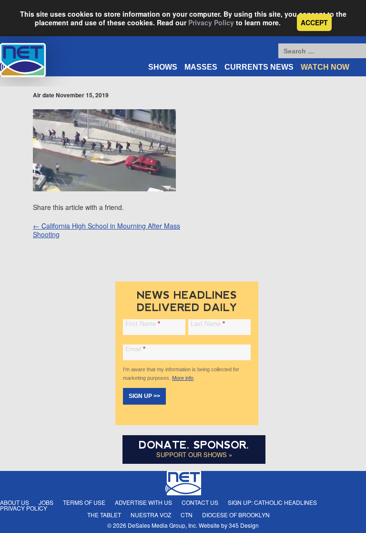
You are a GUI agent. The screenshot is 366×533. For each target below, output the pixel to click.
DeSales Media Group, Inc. (162, 525)
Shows (162, 67)
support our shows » (194, 454)
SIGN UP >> (144, 396)
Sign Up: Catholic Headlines (272, 502)
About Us (14, 502)
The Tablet (104, 515)
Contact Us (200, 502)
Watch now (325, 67)
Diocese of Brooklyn (236, 515)
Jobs (46, 502)
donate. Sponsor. (194, 445)
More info (182, 378)
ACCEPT (314, 22)
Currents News (259, 67)
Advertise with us (143, 502)
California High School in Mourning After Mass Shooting (106, 230)
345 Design (244, 525)
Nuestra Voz (151, 515)
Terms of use (84, 502)
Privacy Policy (211, 22)
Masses (200, 67)
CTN (187, 515)
